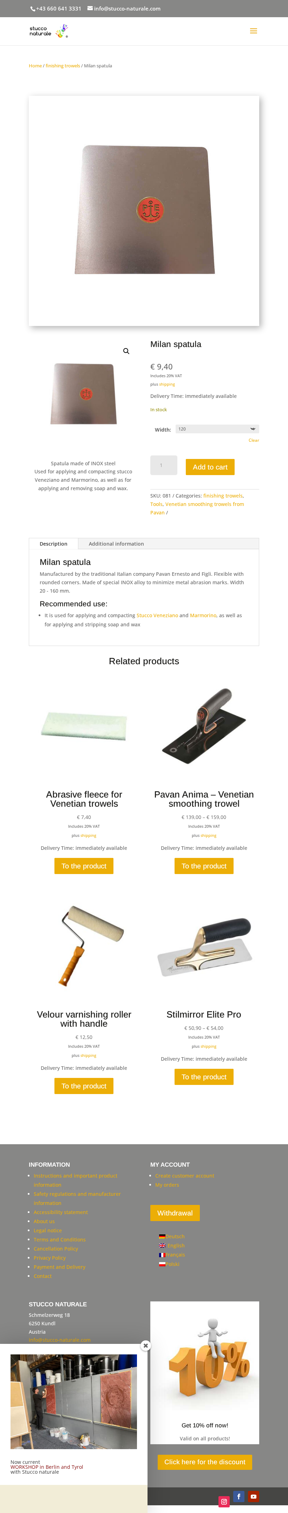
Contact (43, 1276)
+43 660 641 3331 (58, 8)
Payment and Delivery (59, 1267)
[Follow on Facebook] (238, 1496)
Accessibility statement (61, 1212)
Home (35, 65)
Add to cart (210, 467)
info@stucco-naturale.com (60, 1340)
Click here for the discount (205, 1462)
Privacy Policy (50, 1257)
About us (44, 1221)
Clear (254, 440)
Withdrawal (175, 1213)
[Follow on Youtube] (253, 1496)
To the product (83, 866)
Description (53, 543)
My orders (167, 1184)
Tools (156, 504)
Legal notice (48, 1230)
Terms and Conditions (60, 1239)
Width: (163, 429)
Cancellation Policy (56, 1248)
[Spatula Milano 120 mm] (144, 324)
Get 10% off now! (205, 1425)
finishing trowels (63, 65)
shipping (167, 384)
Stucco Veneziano (157, 615)
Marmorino (203, 615)
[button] (126, 351)
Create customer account (184, 1175)
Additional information (116, 543)
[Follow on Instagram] (224, 1501)
